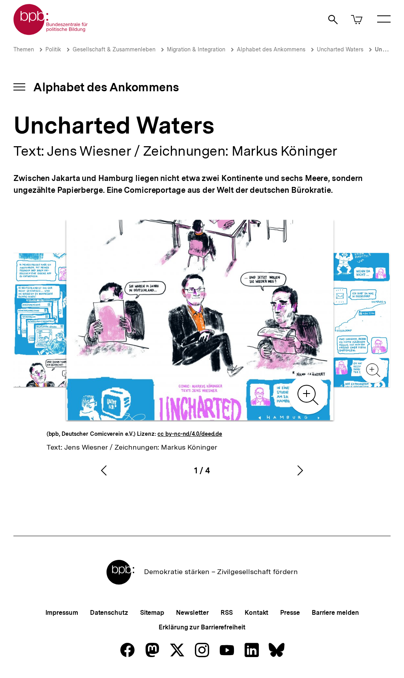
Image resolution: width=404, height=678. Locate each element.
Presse (289, 612)
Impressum (61, 612)
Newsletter (192, 612)
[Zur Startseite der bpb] (50, 32)
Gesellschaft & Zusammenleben (114, 49)
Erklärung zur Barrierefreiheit (202, 627)
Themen (23, 49)
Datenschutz (109, 612)
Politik (53, 49)
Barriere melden (335, 612)
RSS (227, 612)
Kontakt (256, 612)
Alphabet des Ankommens (271, 49)
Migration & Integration (196, 49)
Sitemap (152, 612)
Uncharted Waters (340, 49)
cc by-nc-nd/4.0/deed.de (189, 434)
